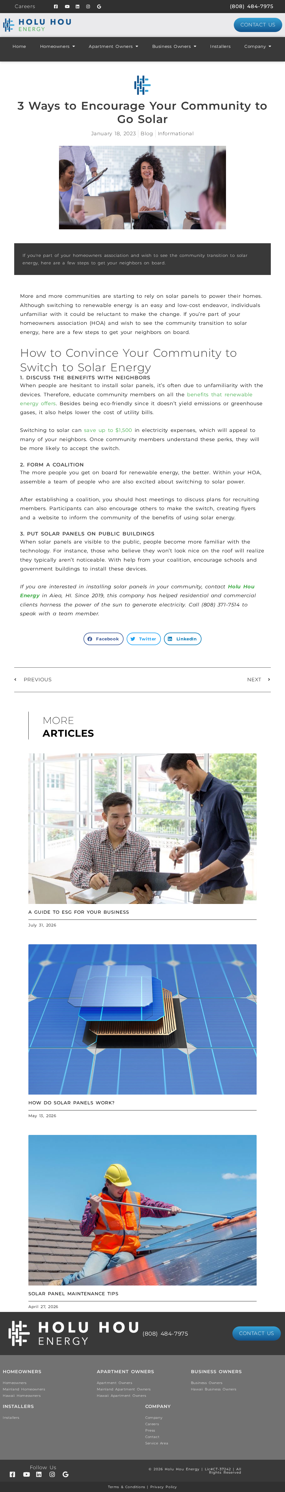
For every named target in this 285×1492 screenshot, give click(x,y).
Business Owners (171, 46)
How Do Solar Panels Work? (71, 1102)
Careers (25, 6)
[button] (103, 639)
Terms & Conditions (126, 1487)
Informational (176, 134)
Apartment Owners (111, 46)
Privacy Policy (163, 1487)
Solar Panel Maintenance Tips (73, 1293)
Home (19, 46)
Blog (147, 134)
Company (255, 46)
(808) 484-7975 (251, 6)
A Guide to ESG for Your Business (78, 912)
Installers (220, 46)
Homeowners (55, 46)
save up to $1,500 (108, 430)
